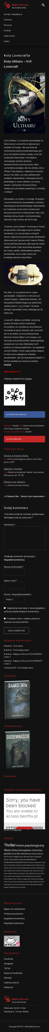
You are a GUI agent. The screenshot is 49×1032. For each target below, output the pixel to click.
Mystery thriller (30, 865)
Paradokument (9, 862)
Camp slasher (28, 882)
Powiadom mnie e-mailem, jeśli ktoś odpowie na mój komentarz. (22, 620)
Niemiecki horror (20, 876)
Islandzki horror (25, 884)
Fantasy (17, 871)
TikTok (7, 968)
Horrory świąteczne (18, 882)
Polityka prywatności (13, 914)
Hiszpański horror (21, 862)
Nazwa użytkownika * (13, 567)
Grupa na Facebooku (13, 973)
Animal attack (17, 868)
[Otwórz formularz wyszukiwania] (42, 4)
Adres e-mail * (10, 580)
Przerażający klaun (21, 650)
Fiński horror (8, 882)
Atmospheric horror (28, 850)
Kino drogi (22, 887)
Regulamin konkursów (14, 923)
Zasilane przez (9, 830)
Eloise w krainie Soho (16, 455)
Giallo (32, 879)
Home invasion (13, 873)
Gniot (43, 862)
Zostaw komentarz (13, 439)
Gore (21, 857)
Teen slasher (13, 860)
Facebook (8, 959)
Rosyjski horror (30, 876)
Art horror (41, 882)
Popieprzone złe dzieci (29, 868)
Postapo (35, 882)
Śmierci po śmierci (14, 482)
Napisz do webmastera (14, 909)
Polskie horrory (40, 865)
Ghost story (11, 850)
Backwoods (33, 884)
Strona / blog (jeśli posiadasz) (17, 594)
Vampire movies (21, 865)
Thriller (10, 845)
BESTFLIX (18, 830)
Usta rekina (18, 646)
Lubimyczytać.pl (11, 982)
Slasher (29, 472)
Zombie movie (8, 868)
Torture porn (36, 871)
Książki (16, 426)
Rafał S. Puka (20, 1008)
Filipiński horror (14, 887)
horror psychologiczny (17, 459)
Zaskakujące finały (26, 871)
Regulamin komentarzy (14, 560)
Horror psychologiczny (30, 845)
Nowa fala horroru (35, 873)
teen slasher (38, 472)
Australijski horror (23, 873)
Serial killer (16, 854)
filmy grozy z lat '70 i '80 (14, 475)
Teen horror (11, 876)
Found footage (39, 879)
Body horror (11, 871)
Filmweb (8, 978)
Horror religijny (14, 857)
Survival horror (29, 857)
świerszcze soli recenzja (18, 485)
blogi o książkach (15, 429)
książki (26, 429)
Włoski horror (12, 879)
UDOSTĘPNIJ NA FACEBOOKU (16, 414)
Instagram (8, 963)
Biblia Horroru (20, 4)
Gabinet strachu (13, 469)
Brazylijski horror (9, 884)
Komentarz (9, 524)
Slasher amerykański (16, 472)
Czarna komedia (24, 860)
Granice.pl (8, 987)
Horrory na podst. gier (23, 879)
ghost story (32, 459)
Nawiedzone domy (29, 854)
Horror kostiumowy (9, 865)
